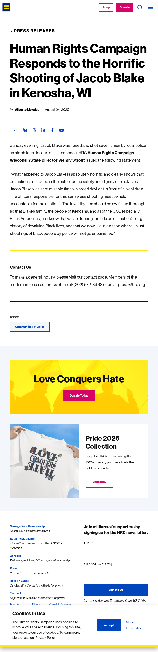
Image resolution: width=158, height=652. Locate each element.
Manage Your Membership (27, 526)
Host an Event (19, 581)
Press (14, 568)
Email (96, 543)
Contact (15, 593)
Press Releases (34, 30)
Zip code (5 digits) (106, 564)
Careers (15, 556)
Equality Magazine (22, 538)
